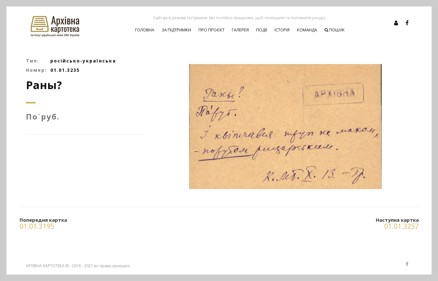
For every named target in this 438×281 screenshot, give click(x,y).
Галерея (240, 30)
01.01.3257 (401, 226)
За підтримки (176, 30)
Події (261, 30)
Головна (144, 30)
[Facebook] (407, 23)
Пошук (336, 30)
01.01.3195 (37, 226)
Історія (282, 30)
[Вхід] (396, 23)
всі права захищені (112, 266)
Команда (307, 30)
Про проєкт (211, 30)
